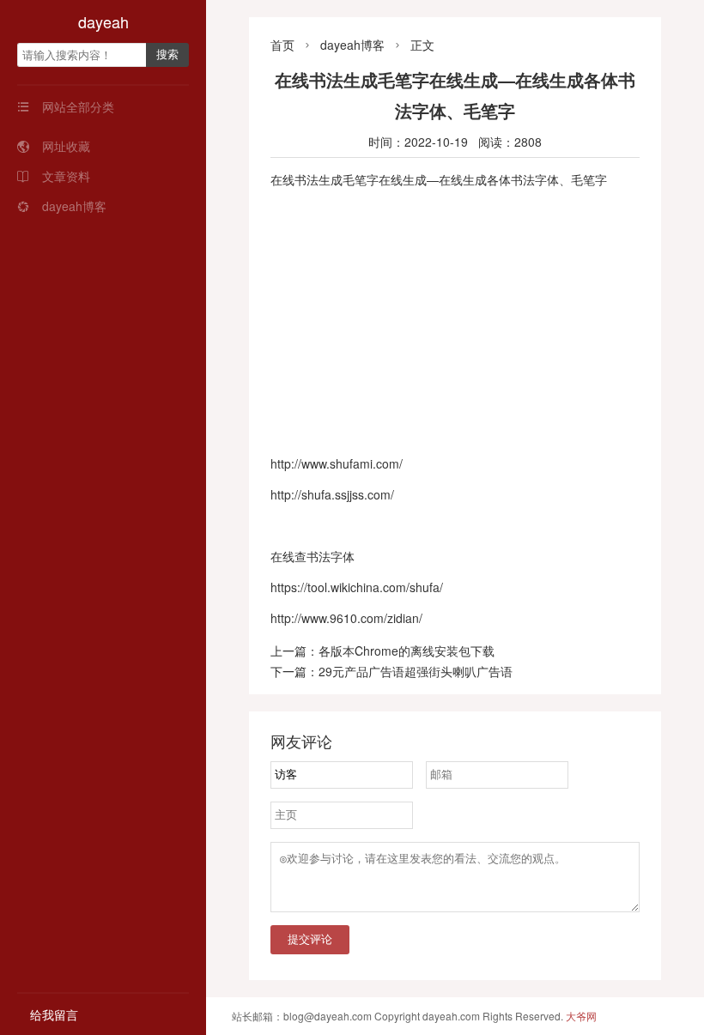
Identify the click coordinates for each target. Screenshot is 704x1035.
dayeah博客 (61, 206)
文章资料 (53, 176)
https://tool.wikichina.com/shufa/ (356, 587)
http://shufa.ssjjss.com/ (332, 494)
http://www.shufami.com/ (336, 463)
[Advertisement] (455, 322)
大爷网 (581, 1015)
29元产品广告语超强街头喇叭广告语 (416, 671)
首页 (282, 44)
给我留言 (54, 1014)
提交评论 (310, 939)
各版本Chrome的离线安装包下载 (407, 650)
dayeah (103, 21)
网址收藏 (53, 145)
